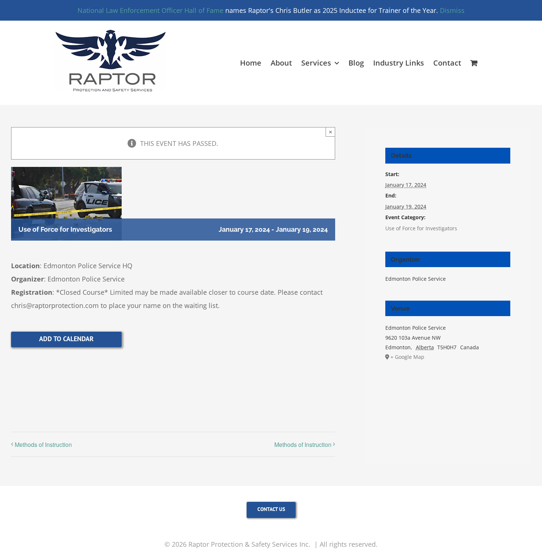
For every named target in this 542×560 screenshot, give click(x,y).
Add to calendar (66, 339)
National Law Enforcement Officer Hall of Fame (150, 10)
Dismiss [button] (452, 10)
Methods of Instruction (43, 444)
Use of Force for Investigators (421, 228)
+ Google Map (407, 356)
